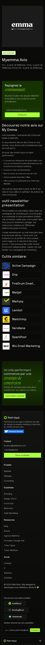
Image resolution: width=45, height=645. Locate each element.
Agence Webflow (12, 536)
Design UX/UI (10, 498)
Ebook (7, 531)
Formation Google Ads (14, 540)
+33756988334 (11, 450)
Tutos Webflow (11, 550)
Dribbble (8, 578)
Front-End (8, 503)
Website (7, 471)
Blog (6, 526)
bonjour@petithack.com (15, 445)
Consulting (9, 481)
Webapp (8, 476)
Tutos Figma (9, 545)
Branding (8, 494)
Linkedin (7, 563)
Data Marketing (11, 513)
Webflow (8, 573)
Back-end (8, 508)
